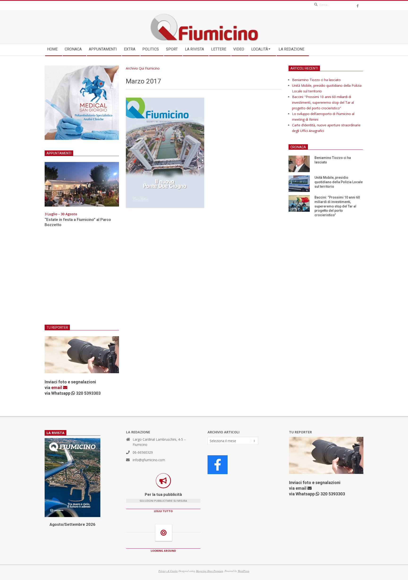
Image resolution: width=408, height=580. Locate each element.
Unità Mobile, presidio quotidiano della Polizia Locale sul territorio (338, 182)
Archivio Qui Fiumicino (143, 68)
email (57, 387)
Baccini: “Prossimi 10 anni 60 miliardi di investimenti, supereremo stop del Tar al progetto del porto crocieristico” (323, 102)
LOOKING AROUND (163, 550)
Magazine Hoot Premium (209, 571)
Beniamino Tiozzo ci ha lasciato (316, 80)
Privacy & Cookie (168, 571)
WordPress (243, 571)
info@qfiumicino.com (149, 460)
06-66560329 (143, 452)
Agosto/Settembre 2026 (72, 524)
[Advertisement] (82, 278)
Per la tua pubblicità (163, 494)
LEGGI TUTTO (163, 511)
